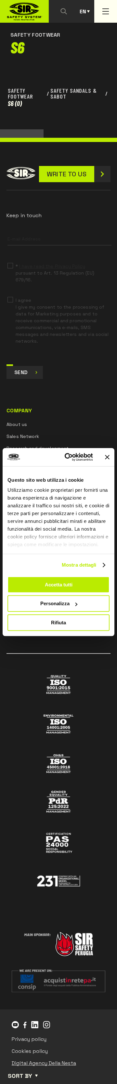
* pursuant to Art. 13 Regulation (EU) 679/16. (55, 273)
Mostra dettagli (79, 565)
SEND (20, 372)
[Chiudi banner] (107, 457)
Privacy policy (29, 1039)
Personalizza (55, 603)
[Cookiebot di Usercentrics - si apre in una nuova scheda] (68, 457)
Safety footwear (20, 94)
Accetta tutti (58, 584)
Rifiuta (58, 622)
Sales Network (22, 436)
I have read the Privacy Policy (52, 266)
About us (16, 424)
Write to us (66, 174)
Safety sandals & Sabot (73, 94)
